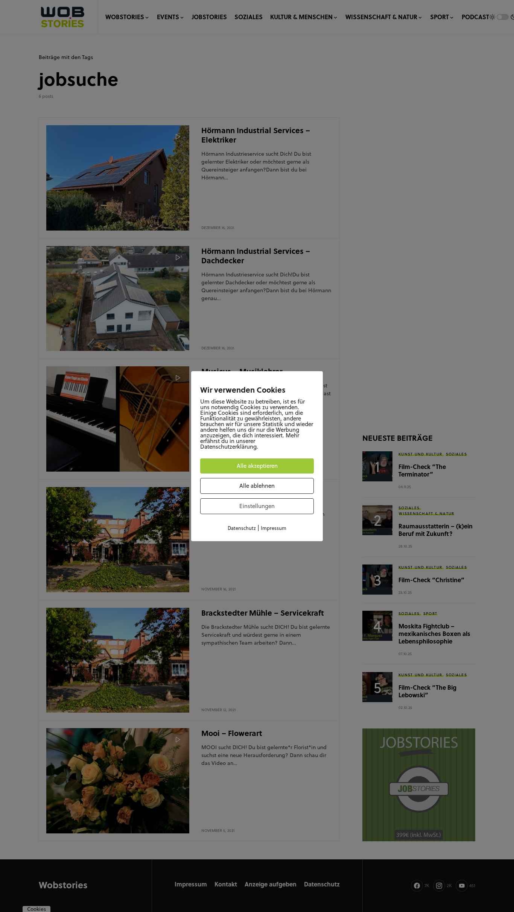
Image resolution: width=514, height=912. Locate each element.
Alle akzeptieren (257, 466)
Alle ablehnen (257, 486)
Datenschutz (242, 528)
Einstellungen (257, 506)
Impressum (273, 528)
